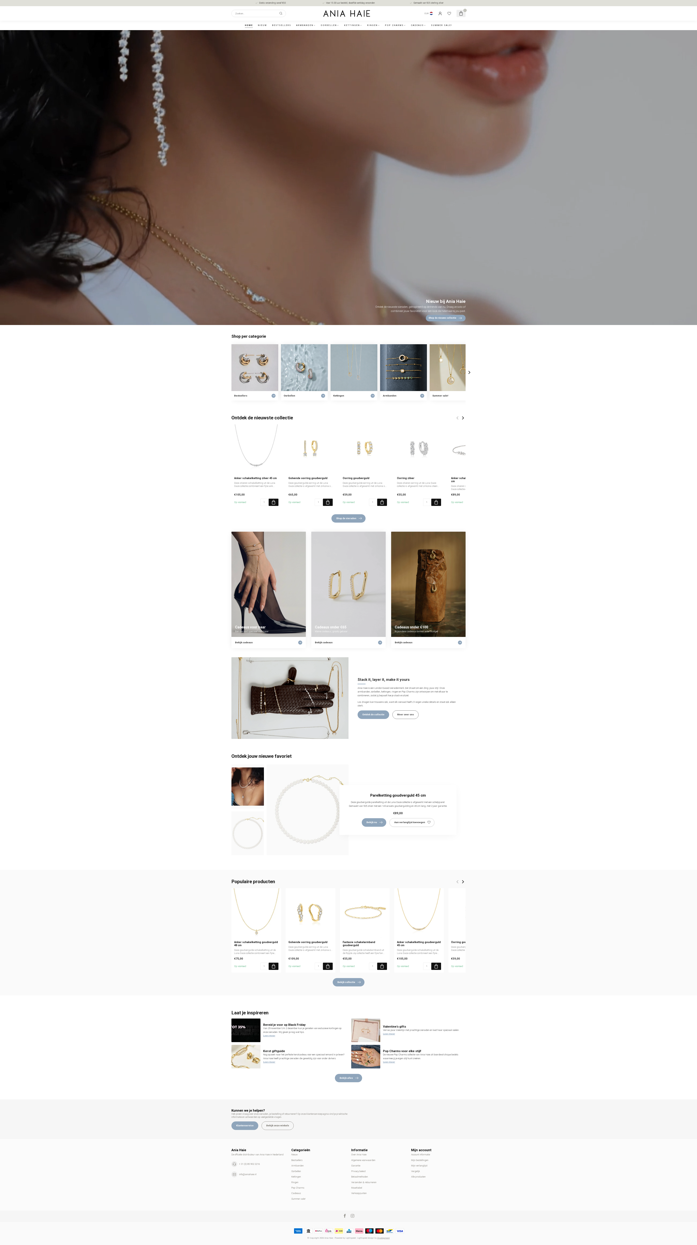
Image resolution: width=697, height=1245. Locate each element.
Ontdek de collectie (373, 714)
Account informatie (420, 1154)
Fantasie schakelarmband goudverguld (359, 943)
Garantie (355, 1165)
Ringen (372, 25)
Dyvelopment (383, 1238)
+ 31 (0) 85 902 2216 (249, 1164)
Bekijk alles (346, 1078)
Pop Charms (394, 25)
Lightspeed (351, 1238)
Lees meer (269, 1035)
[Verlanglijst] (449, 13)
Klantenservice (245, 1125)
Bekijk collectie (346, 982)
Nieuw (262, 25)
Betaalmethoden (359, 1176)
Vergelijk (415, 1171)
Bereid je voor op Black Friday (284, 1025)
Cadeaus (417, 25)
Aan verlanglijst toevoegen (409, 822)
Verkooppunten (359, 1193)
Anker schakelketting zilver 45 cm (255, 478)
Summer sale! (441, 25)
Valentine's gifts (394, 1026)
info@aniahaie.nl (247, 1174)
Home (249, 25)
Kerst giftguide (274, 1051)
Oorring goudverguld (356, 478)
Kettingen (352, 25)
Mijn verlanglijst (419, 1165)
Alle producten (418, 1176)
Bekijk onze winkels (277, 1125)
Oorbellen (329, 25)
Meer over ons (405, 714)
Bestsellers (281, 25)
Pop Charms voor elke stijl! (402, 1051)
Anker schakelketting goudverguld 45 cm (419, 943)
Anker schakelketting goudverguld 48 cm (256, 943)
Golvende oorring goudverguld (307, 478)
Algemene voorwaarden (363, 1160)
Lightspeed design (365, 1238)
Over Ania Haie (358, 1154)
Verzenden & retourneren (363, 1182)
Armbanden (304, 25)
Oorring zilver (405, 478)
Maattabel (356, 1187)
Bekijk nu (371, 822)
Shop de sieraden (346, 518)
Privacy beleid (358, 1171)
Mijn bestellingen (419, 1160)
